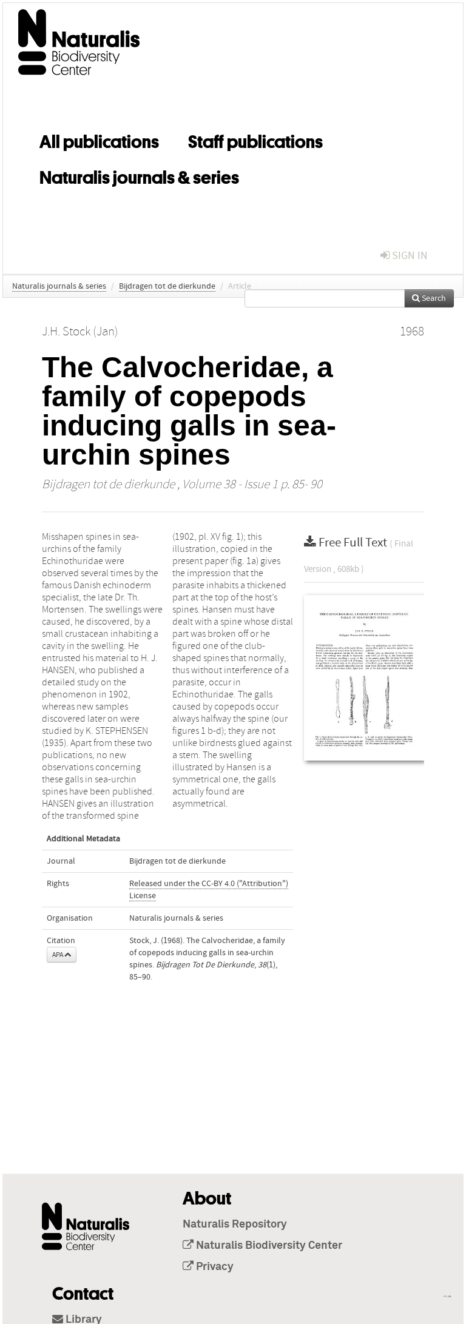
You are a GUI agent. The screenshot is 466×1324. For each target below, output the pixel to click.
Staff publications (255, 139)
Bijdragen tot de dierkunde (167, 286)
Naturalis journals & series (139, 175)
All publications (99, 139)
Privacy (214, 1267)
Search (433, 298)
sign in (409, 255)
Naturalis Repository (235, 1224)
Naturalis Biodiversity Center (268, 1245)
